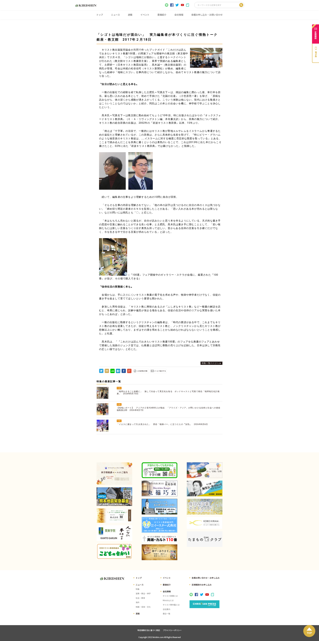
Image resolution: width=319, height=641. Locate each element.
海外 (137, 602)
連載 (138, 613)
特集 (137, 589)
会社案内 (166, 609)
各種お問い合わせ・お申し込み (206, 577)
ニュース (140, 584)
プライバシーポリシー (172, 630)
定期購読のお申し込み (202, 584)
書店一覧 (166, 613)
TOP (309, 633)
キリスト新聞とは (170, 596)
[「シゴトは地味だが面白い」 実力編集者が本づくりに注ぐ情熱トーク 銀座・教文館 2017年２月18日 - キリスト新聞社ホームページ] (118, 372)
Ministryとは (168, 600)
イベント (167, 577)
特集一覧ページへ (210, 363)
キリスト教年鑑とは (171, 604)
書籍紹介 (167, 584)
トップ (139, 577)
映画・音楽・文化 (143, 607)
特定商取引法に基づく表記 (148, 630)
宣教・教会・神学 (143, 593)
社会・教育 (140, 598)
